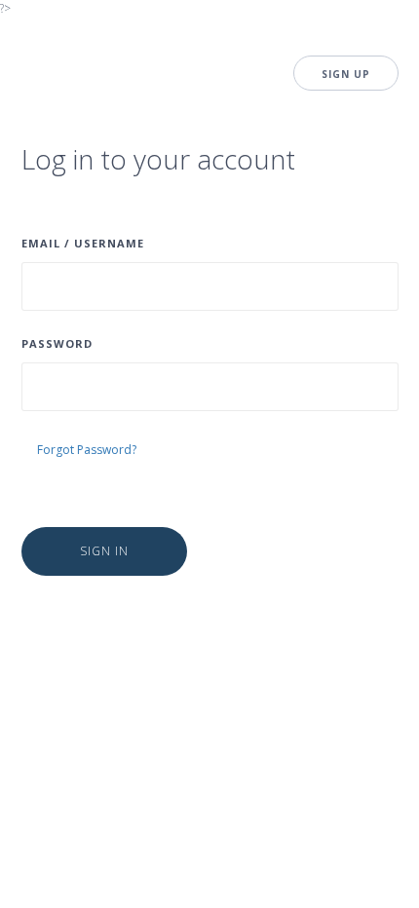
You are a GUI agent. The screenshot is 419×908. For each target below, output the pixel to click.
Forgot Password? (86, 449)
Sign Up (346, 74)
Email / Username (82, 243)
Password (57, 343)
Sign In (104, 551)
